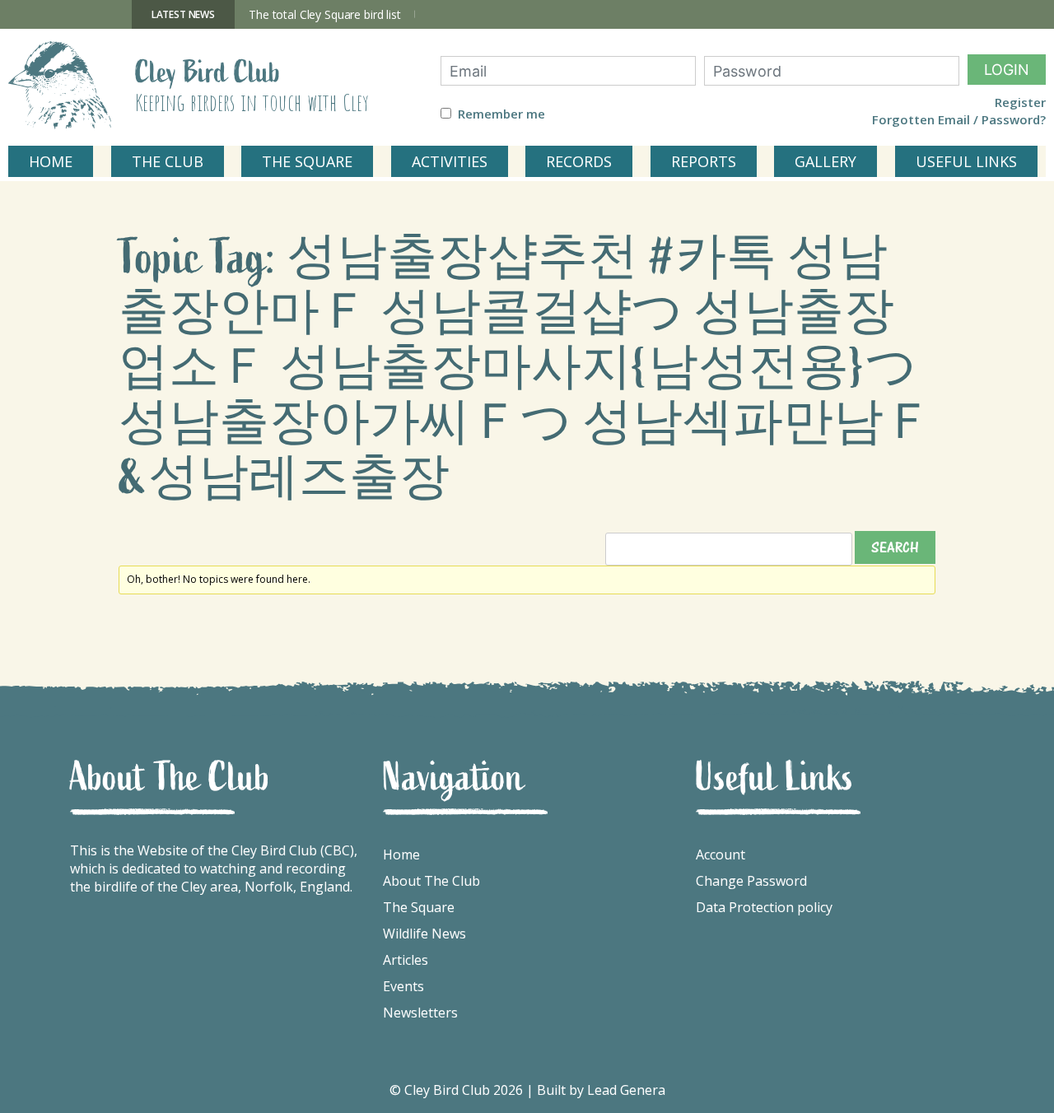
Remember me (501, 114)
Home (401, 854)
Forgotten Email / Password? (959, 120)
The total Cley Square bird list (325, 14)
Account (720, 854)
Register (1020, 102)
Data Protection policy (764, 907)
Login (1006, 69)
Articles (405, 959)
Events (403, 986)
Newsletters (420, 1012)
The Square (419, 907)
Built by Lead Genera (601, 1090)
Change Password (751, 880)
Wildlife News (424, 933)
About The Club (431, 880)
